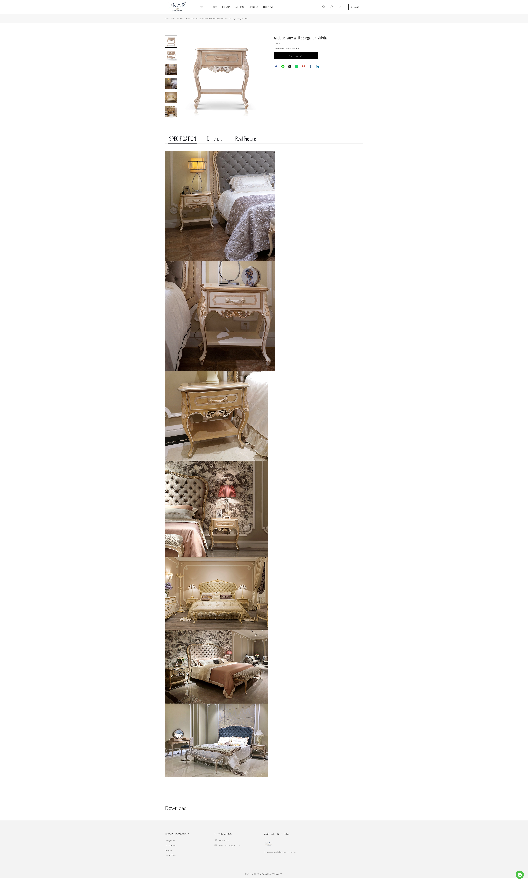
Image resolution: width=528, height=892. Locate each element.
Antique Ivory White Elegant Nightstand (231, 18)
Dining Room (170, 845)
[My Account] (332, 6)
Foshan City (224, 840)
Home (167, 18)
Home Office (170, 855)
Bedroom (208, 18)
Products (213, 6)
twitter (290, 66)
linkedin (317, 66)
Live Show (226, 6)
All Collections (178, 18)
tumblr (310, 66)
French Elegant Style (194, 18)
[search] (323, 7)
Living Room (170, 840)
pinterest (303, 66)
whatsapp (297, 66)
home (202, 6)
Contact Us (253, 6)
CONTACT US (295, 55)
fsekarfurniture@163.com (229, 845)
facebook (276, 66)
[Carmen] (520, 875)
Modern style (268, 6)
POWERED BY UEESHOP (272, 874)
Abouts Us (240, 6)
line (283, 66)
